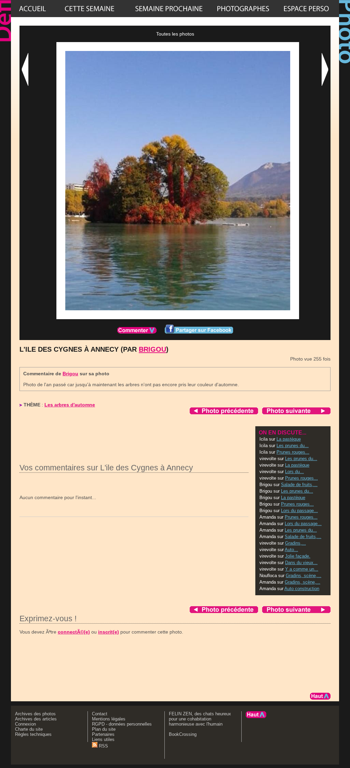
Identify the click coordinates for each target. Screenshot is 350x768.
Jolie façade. (297, 556)
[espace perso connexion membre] (306, 8)
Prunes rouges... (293, 452)
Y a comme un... (301, 569)
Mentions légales (108, 718)
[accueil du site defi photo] (32, 8)
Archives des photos (35, 713)
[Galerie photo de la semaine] (89, 8)
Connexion (25, 724)
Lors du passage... (299, 510)
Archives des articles (36, 718)
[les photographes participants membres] (243, 8)
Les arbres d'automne (69, 404)
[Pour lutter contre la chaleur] (169, 8)
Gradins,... (295, 543)
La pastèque (289, 439)
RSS (102, 746)
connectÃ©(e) (74, 632)
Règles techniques (33, 734)
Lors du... (294, 471)
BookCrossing (183, 734)
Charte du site (29, 729)
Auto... (291, 549)
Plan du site (104, 729)
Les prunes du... (293, 445)
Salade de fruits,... (299, 484)
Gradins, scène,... (303, 575)
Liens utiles (103, 739)
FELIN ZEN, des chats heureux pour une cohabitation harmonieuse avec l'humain (200, 719)
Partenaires (103, 734)
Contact (99, 713)
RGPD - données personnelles (122, 724)
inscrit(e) (108, 632)
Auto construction (301, 588)
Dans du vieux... (301, 562)
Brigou (152, 349)
